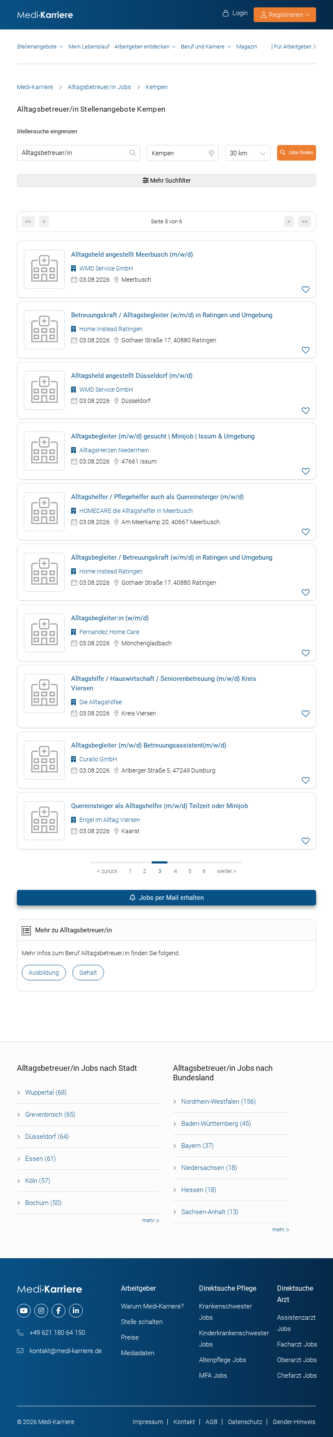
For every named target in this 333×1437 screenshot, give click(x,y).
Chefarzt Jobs (297, 1375)
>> (305, 221)
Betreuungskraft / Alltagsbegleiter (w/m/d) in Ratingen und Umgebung (171, 315)
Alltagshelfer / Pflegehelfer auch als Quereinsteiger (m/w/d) (157, 497)
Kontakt (184, 1421)
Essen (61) (40, 1159)
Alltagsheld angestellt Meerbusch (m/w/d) (132, 254)
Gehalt (88, 972)
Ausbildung (44, 972)
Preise (130, 1337)
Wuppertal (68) (46, 1092)
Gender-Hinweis (294, 1421)
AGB (212, 1421)
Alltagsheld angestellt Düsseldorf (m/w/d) (132, 376)
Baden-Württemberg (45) (216, 1124)
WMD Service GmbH (105, 268)
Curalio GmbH (97, 759)
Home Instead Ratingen (110, 328)
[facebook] (58, 1311)
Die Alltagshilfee (100, 702)
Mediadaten (137, 1353)
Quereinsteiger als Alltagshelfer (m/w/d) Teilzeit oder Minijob (159, 806)
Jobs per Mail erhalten (170, 898)
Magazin (246, 46)
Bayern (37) (197, 1146)
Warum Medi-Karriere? (152, 1306)
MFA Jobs (213, 1375)
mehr (149, 1221)
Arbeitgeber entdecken (142, 46)
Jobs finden (300, 152)
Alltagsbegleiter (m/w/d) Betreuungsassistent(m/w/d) (148, 745)
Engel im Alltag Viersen (109, 819)
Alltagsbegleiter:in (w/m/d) (110, 618)
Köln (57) (37, 1181)
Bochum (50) (43, 1203)
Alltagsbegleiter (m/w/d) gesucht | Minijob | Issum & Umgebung (163, 436)
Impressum (148, 1421)
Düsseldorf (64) (47, 1137)
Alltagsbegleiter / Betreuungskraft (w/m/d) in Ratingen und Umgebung (171, 557)
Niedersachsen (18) (209, 1168)
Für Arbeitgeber (292, 46)
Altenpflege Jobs (222, 1360)
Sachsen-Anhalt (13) (209, 1212)
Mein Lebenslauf (89, 46)
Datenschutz (245, 1421)
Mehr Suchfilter (170, 180)
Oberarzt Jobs (297, 1360)
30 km (238, 153)
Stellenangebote (37, 46)
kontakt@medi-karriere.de (65, 1351)
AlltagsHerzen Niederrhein (113, 450)
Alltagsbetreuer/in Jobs (99, 87)
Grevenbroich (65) (50, 1114)
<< (28, 221)
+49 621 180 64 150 (56, 1333)
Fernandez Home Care (108, 631)
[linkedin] (76, 1311)
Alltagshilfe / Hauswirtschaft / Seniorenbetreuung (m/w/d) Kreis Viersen (163, 683)
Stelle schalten (142, 1322)
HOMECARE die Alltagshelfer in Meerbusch (135, 510)
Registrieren (286, 15)
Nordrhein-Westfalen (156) (218, 1101)
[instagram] (41, 1311)
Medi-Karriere (35, 87)
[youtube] (24, 1311)
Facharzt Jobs (297, 1344)
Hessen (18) (198, 1190)
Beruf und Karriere (203, 46)
